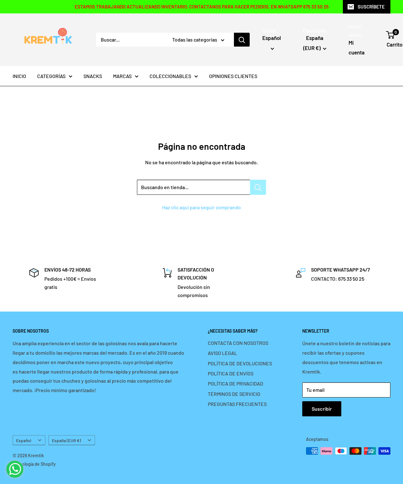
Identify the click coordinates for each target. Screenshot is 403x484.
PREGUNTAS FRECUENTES (237, 404)
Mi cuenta (357, 47)
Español (23, 440)
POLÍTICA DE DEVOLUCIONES (240, 363)
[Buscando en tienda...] (258, 187)
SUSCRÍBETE (371, 6)
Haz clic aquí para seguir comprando (201, 207)
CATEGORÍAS (51, 76)
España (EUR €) (66, 440)
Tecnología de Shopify (34, 464)
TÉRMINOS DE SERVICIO (234, 394)
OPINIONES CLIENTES (233, 76)
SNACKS (92, 76)
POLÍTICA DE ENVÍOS (230, 373)
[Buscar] (242, 40)
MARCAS (122, 76)
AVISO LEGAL (222, 353)
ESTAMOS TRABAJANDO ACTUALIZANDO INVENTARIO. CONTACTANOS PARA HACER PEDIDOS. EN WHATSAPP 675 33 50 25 (202, 6)
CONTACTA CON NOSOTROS (238, 343)
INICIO (19, 76)
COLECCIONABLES (170, 76)
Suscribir (322, 409)
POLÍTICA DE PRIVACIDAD (235, 383)
